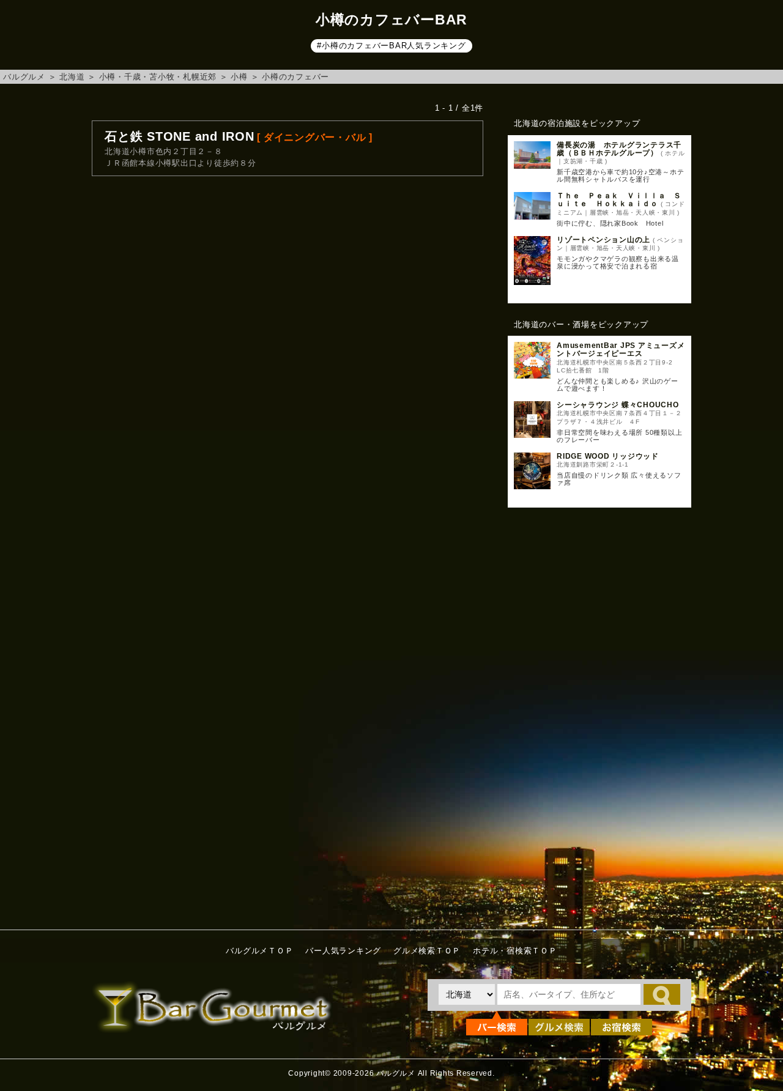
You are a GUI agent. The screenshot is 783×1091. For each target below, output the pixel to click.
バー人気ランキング (343, 950)
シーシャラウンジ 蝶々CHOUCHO (618, 405)
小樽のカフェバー (295, 76)
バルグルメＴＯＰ (259, 950)
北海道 (71, 76)
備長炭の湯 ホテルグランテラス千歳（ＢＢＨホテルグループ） (619, 149)
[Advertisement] (599, 715)
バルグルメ (24, 76)
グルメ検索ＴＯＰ (427, 950)
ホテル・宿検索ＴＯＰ (515, 950)
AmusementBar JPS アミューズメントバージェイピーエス (621, 349)
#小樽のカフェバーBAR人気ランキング (391, 45)
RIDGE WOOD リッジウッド (608, 456)
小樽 (239, 76)
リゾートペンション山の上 (603, 239)
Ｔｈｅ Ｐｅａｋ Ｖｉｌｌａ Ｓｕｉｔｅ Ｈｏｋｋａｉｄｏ (619, 199)
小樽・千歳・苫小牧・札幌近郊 (158, 76)
